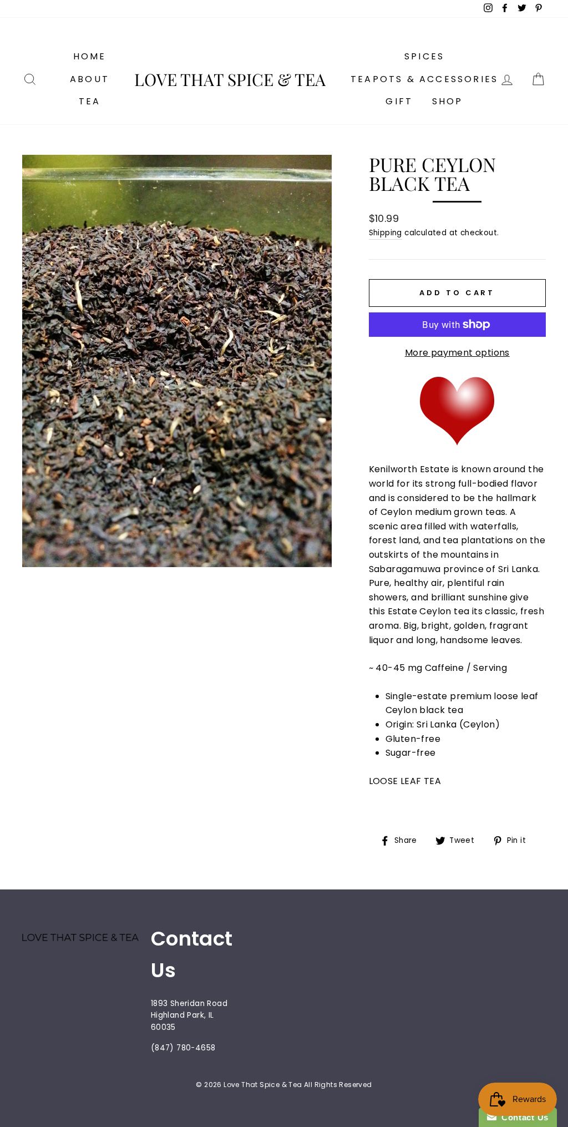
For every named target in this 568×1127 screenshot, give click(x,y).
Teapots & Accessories (424, 79)
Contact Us (522, 1117)
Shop (447, 101)
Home (89, 56)
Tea (90, 101)
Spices (424, 56)
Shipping (385, 233)
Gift (399, 101)
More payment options (457, 352)
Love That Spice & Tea (230, 79)
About (89, 79)
